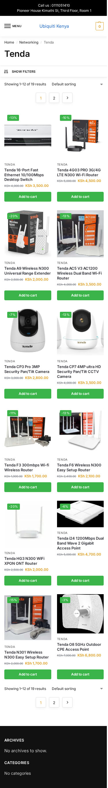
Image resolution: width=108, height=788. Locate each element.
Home (9, 42)
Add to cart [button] (28, 196)
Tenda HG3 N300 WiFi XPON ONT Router (24, 561)
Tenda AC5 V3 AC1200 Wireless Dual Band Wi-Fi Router (79, 273)
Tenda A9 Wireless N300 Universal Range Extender (27, 270)
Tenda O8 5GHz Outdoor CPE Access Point (79, 647)
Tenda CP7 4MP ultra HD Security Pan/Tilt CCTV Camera (79, 371)
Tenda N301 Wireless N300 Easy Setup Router (26, 654)
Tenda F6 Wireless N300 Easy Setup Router (79, 467)
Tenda (9, 164)
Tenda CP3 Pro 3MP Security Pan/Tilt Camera (26, 369)
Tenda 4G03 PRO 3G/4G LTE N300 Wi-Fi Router (79, 172)
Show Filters (24, 72)
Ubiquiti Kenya (54, 26)
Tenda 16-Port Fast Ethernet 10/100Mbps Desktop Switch (24, 175)
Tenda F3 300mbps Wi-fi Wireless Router (26, 467)
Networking (28, 42)
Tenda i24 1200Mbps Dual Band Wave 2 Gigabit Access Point (80, 543)
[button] (99, 26)
